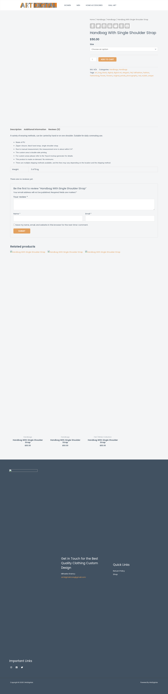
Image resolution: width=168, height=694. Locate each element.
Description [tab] (16, 129)
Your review (20, 196)
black (104, 72)
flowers (109, 76)
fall (131, 72)
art (96, 72)
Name (16, 213)
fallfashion (137, 72)
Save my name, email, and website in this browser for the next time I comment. (51, 225)
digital (110, 72)
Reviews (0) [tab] (54, 129)
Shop (115, 574)
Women (67, 5)
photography (131, 76)
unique (150, 76)
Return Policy (119, 571)
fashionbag (94, 76)
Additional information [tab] (35, 129)
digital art (118, 72)
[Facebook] (17, 667)
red (139, 76)
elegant (126, 72)
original (116, 76)
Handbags (101, 19)
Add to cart (107, 59)
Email (88, 213)
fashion (146, 72)
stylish (144, 76)
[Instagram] (11, 667)
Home (92, 19)
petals (123, 76)
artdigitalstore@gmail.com (73, 577)
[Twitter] (22, 667)
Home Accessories (94, 5)
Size (92, 44)
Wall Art (112, 5)
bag (99, 72)
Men (78, 5)
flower (103, 76)
